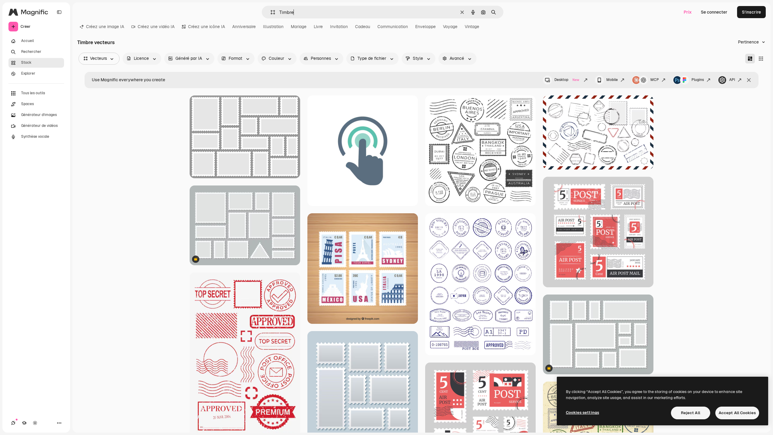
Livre (318, 26)
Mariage (298, 26)
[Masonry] (750, 58)
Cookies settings (582, 412)
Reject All (690, 412)
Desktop (566, 79)
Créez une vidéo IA (156, 26)
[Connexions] (13, 423)
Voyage (450, 26)
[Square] (761, 58)
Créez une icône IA (206, 26)
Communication (392, 26)
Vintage (472, 26)
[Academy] (24, 423)
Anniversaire (244, 26)
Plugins (697, 79)
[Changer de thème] (35, 423)
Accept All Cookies (737, 412)
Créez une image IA (105, 26)
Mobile (612, 79)
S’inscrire (751, 12)
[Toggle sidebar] (59, 12)
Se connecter (714, 12)
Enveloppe (425, 26)
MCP (654, 79)
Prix (688, 12)
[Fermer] (748, 80)
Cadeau (362, 26)
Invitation (339, 26)
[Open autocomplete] (270, 12)
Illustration (273, 26)
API (732, 79)
